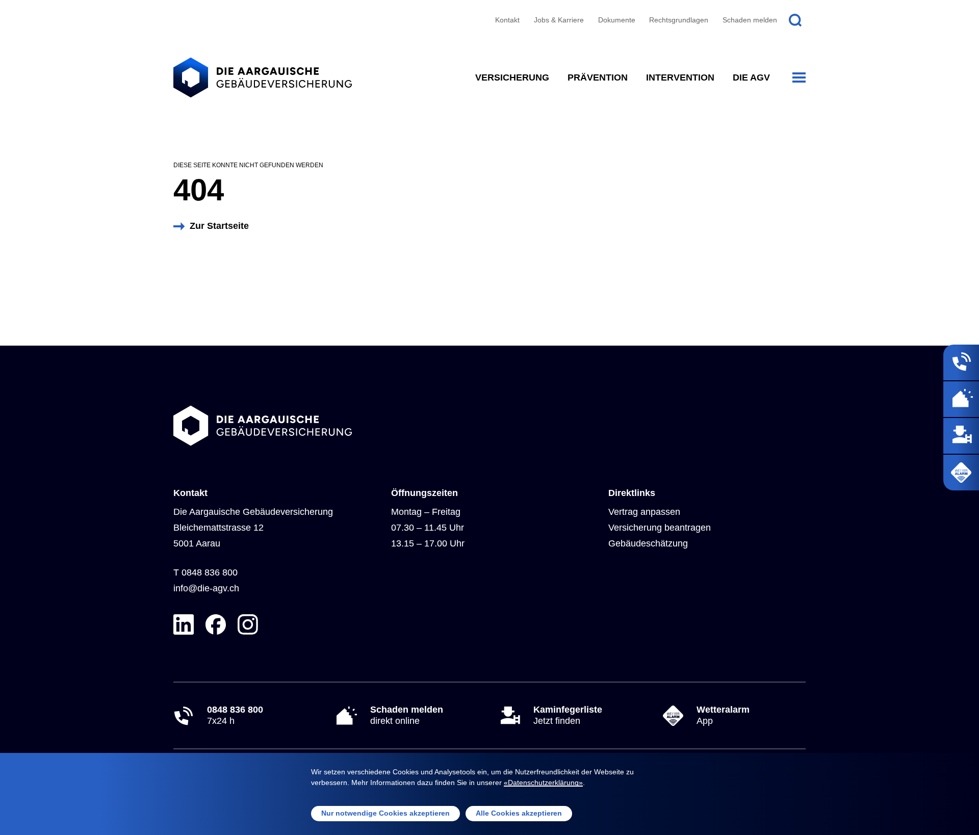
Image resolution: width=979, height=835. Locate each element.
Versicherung (512, 77)
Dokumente (616, 20)
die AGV (751, 77)
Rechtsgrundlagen (678, 20)
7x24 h (235, 715)
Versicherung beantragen (659, 528)
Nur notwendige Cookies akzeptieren (385, 813)
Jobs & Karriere (559, 20)
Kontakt (507, 20)
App (723, 715)
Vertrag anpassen (644, 512)
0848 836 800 (210, 572)
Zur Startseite (219, 226)
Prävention (598, 77)
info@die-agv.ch (206, 588)
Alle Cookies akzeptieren (519, 813)
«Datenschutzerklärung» (543, 782)
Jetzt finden (567, 715)
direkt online (406, 715)
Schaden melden (750, 20)
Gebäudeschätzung (648, 543)
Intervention (680, 77)
